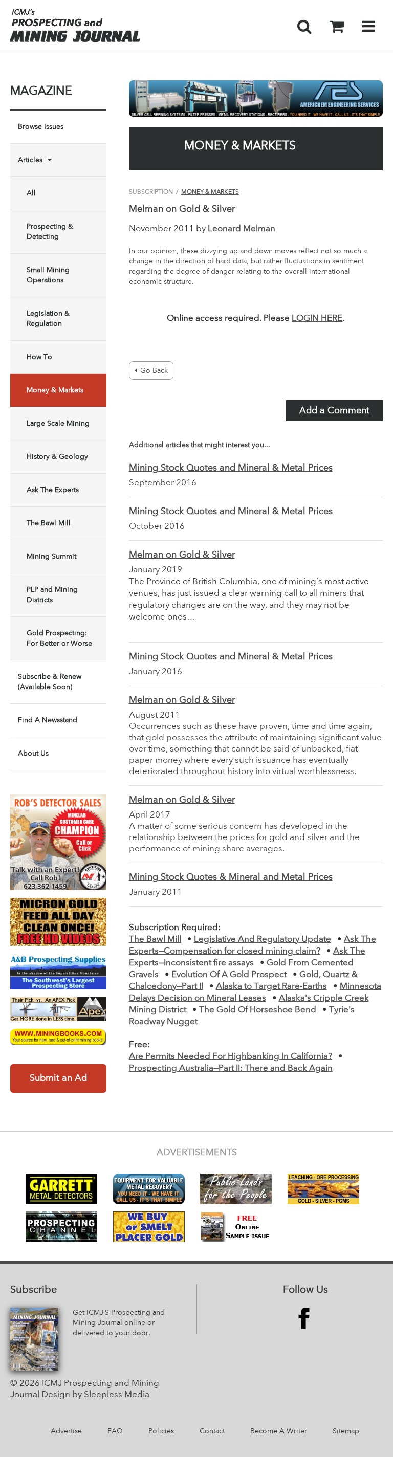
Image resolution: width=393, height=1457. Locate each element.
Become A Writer (278, 1431)
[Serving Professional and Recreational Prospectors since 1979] (58, 971)
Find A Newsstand (47, 720)
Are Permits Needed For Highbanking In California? (230, 1056)
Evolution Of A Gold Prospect (229, 974)
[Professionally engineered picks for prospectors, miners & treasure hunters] (58, 1009)
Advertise (66, 1431)
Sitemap (346, 1431)
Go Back (154, 370)
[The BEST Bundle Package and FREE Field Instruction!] (58, 842)
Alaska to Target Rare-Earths (271, 986)
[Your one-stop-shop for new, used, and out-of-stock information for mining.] (58, 1037)
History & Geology (57, 456)
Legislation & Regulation (48, 318)
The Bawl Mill (49, 523)
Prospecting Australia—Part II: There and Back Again (231, 1068)
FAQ (115, 1431)
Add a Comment (334, 410)
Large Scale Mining (58, 423)
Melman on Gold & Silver (182, 555)
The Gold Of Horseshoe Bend (257, 1010)
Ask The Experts (53, 490)
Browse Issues (40, 126)
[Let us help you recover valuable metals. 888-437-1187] (256, 98)
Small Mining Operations (48, 275)
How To (39, 357)
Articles (30, 160)
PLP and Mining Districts (52, 595)
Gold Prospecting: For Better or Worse (59, 638)
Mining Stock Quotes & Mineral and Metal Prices (231, 877)
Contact (212, 1431)
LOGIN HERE (317, 318)
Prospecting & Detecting (50, 231)
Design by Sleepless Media (95, 1394)
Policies (161, 1431)
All (31, 193)
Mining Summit (51, 556)
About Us (33, 753)
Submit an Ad (58, 1078)
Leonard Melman (241, 229)
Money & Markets (55, 390)
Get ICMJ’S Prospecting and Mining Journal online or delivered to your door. (119, 1323)
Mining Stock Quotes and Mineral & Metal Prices (231, 468)
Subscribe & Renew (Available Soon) (49, 682)
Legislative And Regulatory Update (262, 939)
